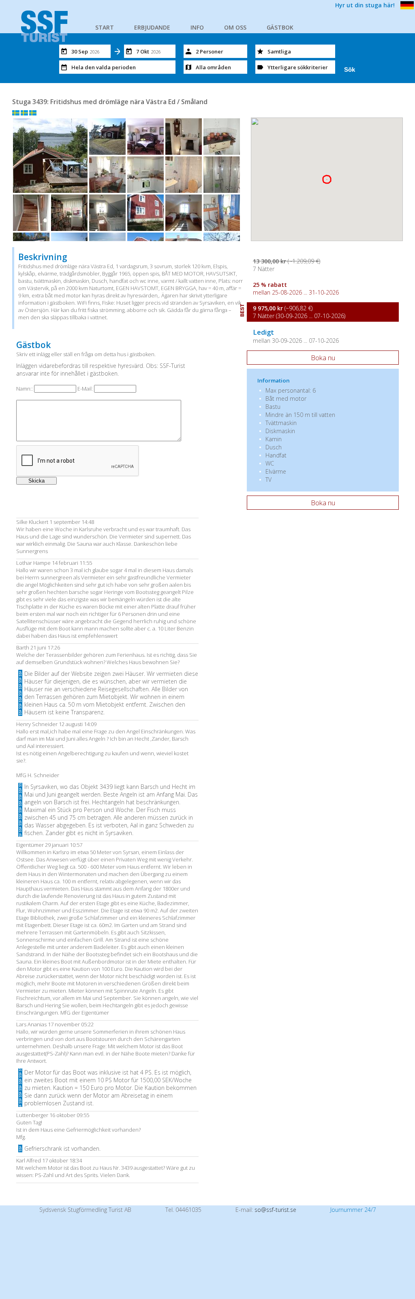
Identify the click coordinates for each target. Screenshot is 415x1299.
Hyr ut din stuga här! (365, 5)
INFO (197, 27)
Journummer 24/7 (353, 1210)
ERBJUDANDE (152, 27)
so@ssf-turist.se (275, 1210)
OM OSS (235, 27)
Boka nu (323, 357)
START (104, 27)
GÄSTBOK (280, 27)
